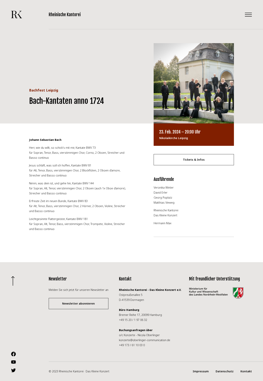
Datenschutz (225, 371)
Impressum (201, 371)
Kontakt (246, 371)
